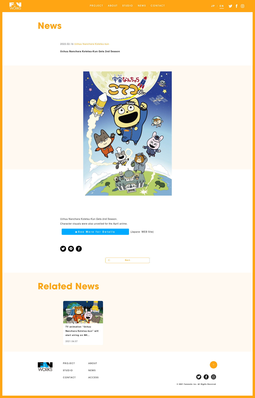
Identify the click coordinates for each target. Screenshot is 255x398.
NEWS (142, 6)
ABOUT (113, 6)
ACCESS (93, 378)
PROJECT (96, 6)
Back (127, 260)
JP (213, 6)
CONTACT (158, 6)
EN (222, 6)
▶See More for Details (95, 231)
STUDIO (127, 6)
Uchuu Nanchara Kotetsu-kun (91, 44)
